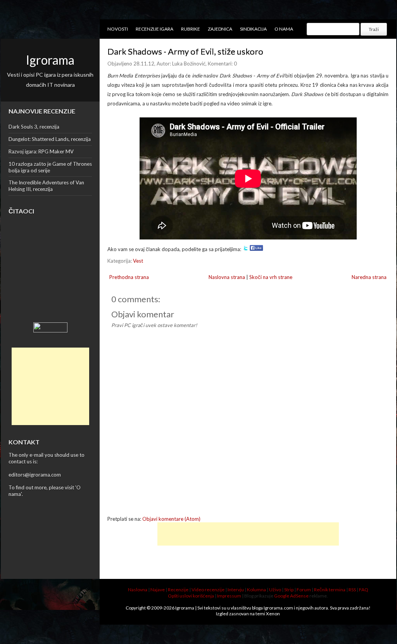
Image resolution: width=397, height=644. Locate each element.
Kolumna (256, 589)
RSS (352, 589)
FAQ (363, 589)
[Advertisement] (50, 386)
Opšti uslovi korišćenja (191, 596)
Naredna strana (369, 277)
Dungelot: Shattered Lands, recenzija (50, 139)
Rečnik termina (329, 589)
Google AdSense (291, 596)
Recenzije (178, 589)
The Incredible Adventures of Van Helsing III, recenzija (46, 185)
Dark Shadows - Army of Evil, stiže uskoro (185, 51)
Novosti (117, 29)
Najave (157, 589)
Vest (138, 261)
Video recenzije (208, 589)
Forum (304, 589)
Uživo (275, 589)
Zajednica (220, 29)
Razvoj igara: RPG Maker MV (41, 151)
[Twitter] (245, 249)
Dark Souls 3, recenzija (34, 127)
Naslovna (137, 589)
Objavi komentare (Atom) (171, 519)
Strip (288, 589)
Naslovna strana (227, 277)
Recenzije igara (154, 29)
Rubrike (190, 29)
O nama (283, 29)
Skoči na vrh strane (270, 277)
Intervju (236, 589)
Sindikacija (253, 29)
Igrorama (50, 59)
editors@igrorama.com (35, 475)
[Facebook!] (256, 249)
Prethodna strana (129, 277)
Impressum (229, 596)
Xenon (273, 613)
